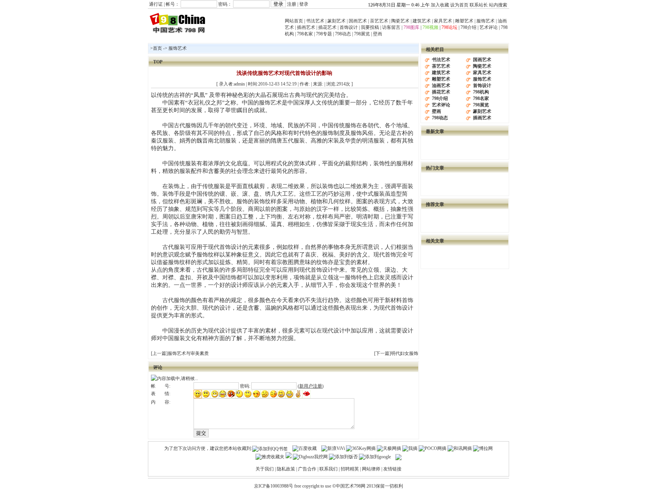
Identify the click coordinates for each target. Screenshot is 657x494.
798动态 (343, 33)
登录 (303, 4)
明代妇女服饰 (404, 353)
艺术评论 (488, 27)
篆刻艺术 (336, 21)
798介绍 (468, 27)
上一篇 (159, 353)
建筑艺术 (422, 21)
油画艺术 (441, 85)
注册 (291, 4)
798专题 (324, 33)
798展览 (362, 33)
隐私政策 (286, 469)
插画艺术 (306, 27)
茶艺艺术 (379, 21)
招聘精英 (350, 469)
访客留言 (391, 27)
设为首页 (459, 5)
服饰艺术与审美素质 (188, 353)
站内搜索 (498, 5)
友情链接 (392, 469)
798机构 (481, 92)
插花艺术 (327, 27)
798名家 (305, 33)
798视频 (430, 27)
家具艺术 (443, 21)
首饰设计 (349, 27)
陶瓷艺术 (400, 21)
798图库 (411, 27)
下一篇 (382, 353)
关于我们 (265, 469)
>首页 (156, 48)
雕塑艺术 (464, 21)
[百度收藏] (304, 448)
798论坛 (449, 27)
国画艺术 (358, 21)
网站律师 (371, 469)
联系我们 (328, 469)
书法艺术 (315, 21)
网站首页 (294, 21)
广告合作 (307, 469)
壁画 (377, 33)
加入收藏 (440, 5)
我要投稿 (370, 27)
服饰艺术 (485, 21)
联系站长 (479, 5)
